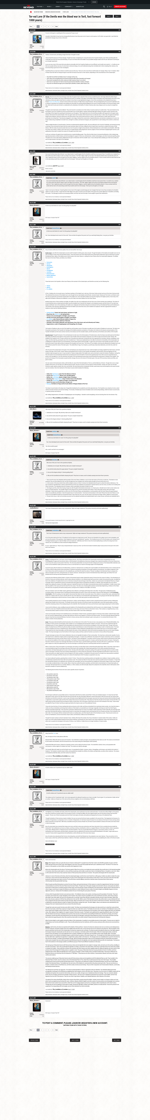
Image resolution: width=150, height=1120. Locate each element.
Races (59, 90)
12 (52, 26)
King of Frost (56, 375)
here (54, 171)
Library (57, 6)
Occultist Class (71, 90)
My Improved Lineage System (52, 522)
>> (56, 178)
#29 (119, 406)
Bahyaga (49, 383)
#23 (119, 93)
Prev (31, 26)
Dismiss (94, 2)
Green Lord (57, 314)
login (75, 1023)
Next (56, 26)
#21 (119, 30)
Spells (46, 90)
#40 (119, 856)
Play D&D (39, 6)
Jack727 (54, 178)
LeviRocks (54, 431)
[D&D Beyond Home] (28, 6)
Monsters (50, 90)
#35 (119, 556)
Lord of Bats (56, 377)
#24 (119, 151)
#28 (119, 246)
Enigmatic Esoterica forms (82, 90)
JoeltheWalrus (55, 530)
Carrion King (56, 380)
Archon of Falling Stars (54, 101)
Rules (49, 6)
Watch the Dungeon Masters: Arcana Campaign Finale (71, 2)
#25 (119, 174)
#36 (119, 730)
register (86, 1023)
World (75, 90)
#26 (119, 202)
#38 (119, 786)
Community (68, 6)
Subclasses (55, 90)
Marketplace (80, 6)
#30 (119, 428)
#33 (119, 505)
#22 (119, 51)
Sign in (110, 6)
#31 (119, 456)
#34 (119, 527)
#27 (119, 224)
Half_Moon (54, 459)
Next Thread (116, 1040)
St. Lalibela (49, 319)
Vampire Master (58, 378)
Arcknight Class (64, 90)
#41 (119, 998)
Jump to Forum (75, 1040)
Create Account (120, 6)
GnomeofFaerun (56, 228)
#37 (119, 764)
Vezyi (54, 733)
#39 (119, 808)
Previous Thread (34, 1040)
